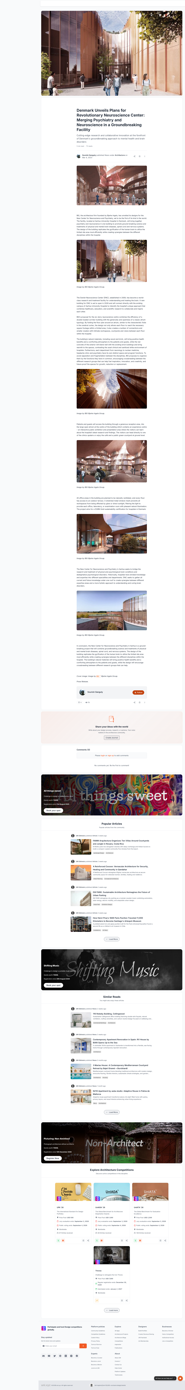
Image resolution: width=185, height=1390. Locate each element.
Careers (117, 1361)
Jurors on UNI (95, 1368)
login (103, 755)
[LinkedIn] (65, 1356)
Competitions (119, 1341)
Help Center (118, 1368)
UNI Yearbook (142, 1337)
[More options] (145, 156)
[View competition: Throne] (112, 1255)
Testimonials (118, 1375)
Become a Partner (167, 1331)
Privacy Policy (95, 1341)
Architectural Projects (121, 1334)
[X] (54, 1356)
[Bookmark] (139, 156)
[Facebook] (77, 1356)
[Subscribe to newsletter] (83, 1346)
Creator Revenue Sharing (146, 1334)
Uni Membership (143, 1341)
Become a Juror (96, 1361)
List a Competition (167, 1341)
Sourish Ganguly (89, 155)
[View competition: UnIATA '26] (150, 1192)
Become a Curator (96, 1358)
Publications (118, 1348)
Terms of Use (95, 1348)
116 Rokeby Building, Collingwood (109, 1014)
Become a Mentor (96, 1364)
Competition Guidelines (98, 1334)
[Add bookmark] (145, 836)
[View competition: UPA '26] (73, 1192)
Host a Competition (168, 1334)
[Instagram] (71, 1356)
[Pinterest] (60, 1356)
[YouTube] (49, 1356)
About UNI (118, 1358)
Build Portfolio (142, 1331)
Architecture (120, 155)
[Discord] (43, 1356)
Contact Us (118, 1364)
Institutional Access (168, 1337)
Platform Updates (120, 1371)
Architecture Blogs (120, 1337)
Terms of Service (96, 1344)
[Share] (134, 156)
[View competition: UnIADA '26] (112, 1192)
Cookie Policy (95, 1337)
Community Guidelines (98, 1331)
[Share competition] (88, 1240)
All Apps (117, 1331)
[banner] (111, 794)
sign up (111, 755)
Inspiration (118, 1344)
